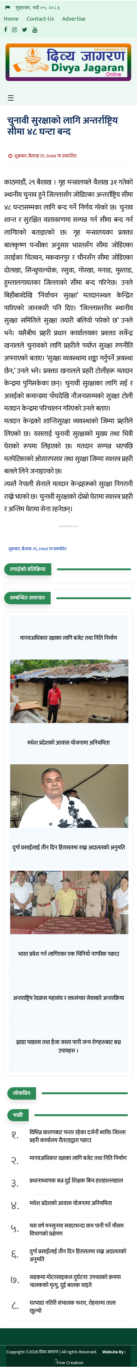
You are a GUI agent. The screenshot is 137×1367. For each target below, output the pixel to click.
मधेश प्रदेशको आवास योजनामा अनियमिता (71, 1204)
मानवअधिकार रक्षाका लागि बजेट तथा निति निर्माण (78, 1159)
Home (11, 19)
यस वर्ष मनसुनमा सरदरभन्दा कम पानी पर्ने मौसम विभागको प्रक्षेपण (77, 1230)
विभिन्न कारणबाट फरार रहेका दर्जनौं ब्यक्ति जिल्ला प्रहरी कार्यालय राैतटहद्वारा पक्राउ (78, 1137)
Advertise (73, 19)
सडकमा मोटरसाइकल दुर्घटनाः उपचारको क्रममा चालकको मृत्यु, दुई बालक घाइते (75, 1282)
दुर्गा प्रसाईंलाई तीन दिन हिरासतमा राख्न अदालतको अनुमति (78, 1256)
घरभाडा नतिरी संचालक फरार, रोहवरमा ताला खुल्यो (73, 1307)
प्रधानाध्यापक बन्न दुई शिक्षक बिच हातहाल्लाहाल (76, 1181)
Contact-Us (40, 19)
